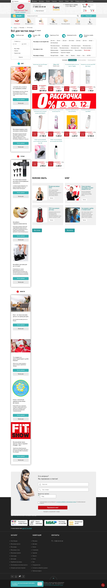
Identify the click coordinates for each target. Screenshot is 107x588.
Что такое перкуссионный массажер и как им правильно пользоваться (20, 181)
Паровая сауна (17, 53)
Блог (72, 1)
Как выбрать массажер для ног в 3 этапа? (20, 265)
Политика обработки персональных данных (53, 585)
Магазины (34, 1)
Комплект (16, 50)
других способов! (27, 528)
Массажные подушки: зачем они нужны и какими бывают (20, 130)
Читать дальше (21, 99)
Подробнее (15, 584)
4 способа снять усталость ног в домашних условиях (20, 87)
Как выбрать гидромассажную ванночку (20, 223)
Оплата (48, 1)
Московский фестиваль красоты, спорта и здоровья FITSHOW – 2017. (20, 443)
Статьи (66, 1)
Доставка (41, 1)
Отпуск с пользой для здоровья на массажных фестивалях (19, 401)
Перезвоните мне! (52, 508)
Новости (61, 1)
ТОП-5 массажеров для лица (54, 208)
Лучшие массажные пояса (54, 187)
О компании (90, 1)
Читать (51, 198)
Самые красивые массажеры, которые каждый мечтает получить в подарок (87, 188)
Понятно (40, 583)
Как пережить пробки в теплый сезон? (87, 208)
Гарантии (54, 1)
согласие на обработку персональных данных (66, 502)
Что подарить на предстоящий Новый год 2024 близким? (21, 358)
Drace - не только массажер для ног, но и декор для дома (20, 315)
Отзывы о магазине (80, 1)
